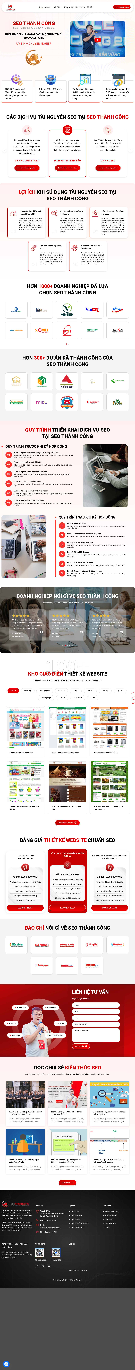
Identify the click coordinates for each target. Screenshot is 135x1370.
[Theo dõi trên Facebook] (37, 1266)
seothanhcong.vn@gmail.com (50, 1228)
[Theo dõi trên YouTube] (49, 1266)
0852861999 (53, 1220)
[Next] (130, 150)
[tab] (13, 690)
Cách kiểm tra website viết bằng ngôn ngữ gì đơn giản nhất (24, 1161)
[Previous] (4, 150)
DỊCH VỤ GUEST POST (27, 160)
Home (41, 7)
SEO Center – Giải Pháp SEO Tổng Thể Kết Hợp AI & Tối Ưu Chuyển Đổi (25, 1113)
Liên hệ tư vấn (80, 7)
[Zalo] (6, 1364)
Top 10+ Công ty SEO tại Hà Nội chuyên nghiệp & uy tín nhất (66, 1113)
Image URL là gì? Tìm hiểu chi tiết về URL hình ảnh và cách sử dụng (109, 1161)
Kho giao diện (68, 7)
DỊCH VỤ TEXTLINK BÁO (67, 160)
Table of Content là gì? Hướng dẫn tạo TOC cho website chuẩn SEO (66, 1161)
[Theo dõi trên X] (43, 1266)
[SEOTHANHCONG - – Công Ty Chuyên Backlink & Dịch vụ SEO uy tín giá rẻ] (10, 7)
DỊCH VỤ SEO (108, 160)
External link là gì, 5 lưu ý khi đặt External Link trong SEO (109, 1113)
